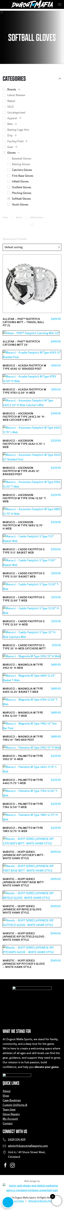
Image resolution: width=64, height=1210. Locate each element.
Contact (8, 1123)
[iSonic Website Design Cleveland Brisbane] (32, 1187)
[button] (59, 4)
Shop (6, 1096)
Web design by (32, 1181)
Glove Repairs (11, 1114)
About (6, 1091)
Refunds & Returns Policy (41, 1201)
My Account (10, 1119)
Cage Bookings (12, 1100)
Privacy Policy (17, 1201)
